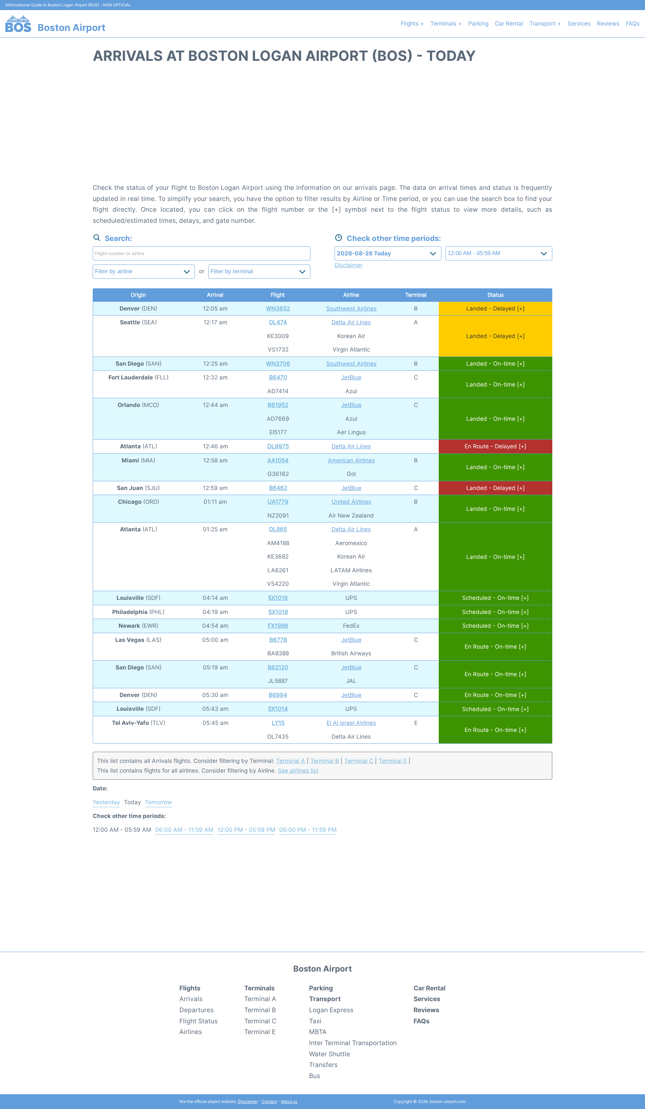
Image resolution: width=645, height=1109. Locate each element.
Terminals (259, 988)
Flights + (412, 23)
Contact (269, 1101)
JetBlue (351, 377)
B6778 (278, 639)
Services (579, 23)
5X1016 (278, 597)
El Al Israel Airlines (351, 723)
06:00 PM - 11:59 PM (308, 829)
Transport (325, 999)
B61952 (278, 405)
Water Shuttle (329, 1054)
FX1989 (278, 625)
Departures (196, 1010)
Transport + (545, 23)
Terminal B (324, 760)
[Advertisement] (322, 127)
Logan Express (331, 1010)
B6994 (278, 695)
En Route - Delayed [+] (495, 446)
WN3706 (278, 363)
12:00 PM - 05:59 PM (246, 829)
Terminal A (290, 760)
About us (289, 1101)
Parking (478, 23)
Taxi (315, 1021)
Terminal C (358, 760)
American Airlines (351, 460)
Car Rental (509, 23)
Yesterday (106, 802)
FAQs (633, 23)
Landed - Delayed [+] (495, 308)
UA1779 (278, 501)
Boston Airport (71, 27)
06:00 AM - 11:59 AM (184, 829)
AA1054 (278, 460)
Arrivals (191, 999)
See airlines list (298, 770)
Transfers (323, 1065)
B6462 (278, 488)
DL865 (278, 529)
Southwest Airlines (351, 308)
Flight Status (198, 1021)
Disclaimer (248, 1101)
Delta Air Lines (351, 322)
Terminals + (446, 23)
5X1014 (278, 708)
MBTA (318, 1032)
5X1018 (278, 612)
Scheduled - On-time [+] (495, 597)
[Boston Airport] (18, 23)
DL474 (278, 322)
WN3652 (278, 308)
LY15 (278, 723)
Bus (314, 1076)
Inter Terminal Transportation (353, 1043)
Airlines (190, 1032)
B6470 (278, 377)
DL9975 (278, 446)
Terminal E (393, 760)
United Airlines (351, 501)
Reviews (608, 23)
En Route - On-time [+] (495, 646)
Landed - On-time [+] (495, 363)
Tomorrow (158, 802)
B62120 (278, 667)
